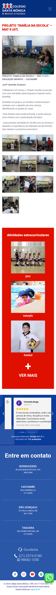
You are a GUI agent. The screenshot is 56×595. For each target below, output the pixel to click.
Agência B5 (35, 589)
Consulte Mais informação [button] (20, 425)
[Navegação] (50, 9)
